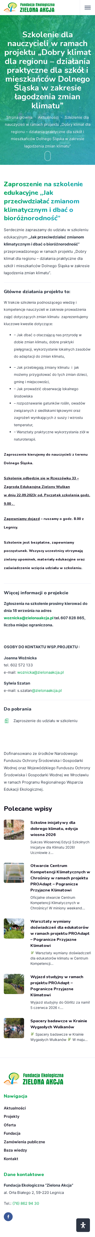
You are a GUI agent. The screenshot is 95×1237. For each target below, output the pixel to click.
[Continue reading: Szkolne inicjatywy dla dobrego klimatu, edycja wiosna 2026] (14, 830)
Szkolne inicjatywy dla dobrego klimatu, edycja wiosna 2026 (54, 829)
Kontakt (11, 1158)
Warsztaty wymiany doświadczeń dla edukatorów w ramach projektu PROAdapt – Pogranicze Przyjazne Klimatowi (60, 933)
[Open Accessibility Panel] (83, 1225)
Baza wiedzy (15, 1150)
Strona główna (19, 117)
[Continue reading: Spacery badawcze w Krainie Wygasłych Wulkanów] (14, 1028)
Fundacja (12, 1133)
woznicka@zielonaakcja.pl (28, 617)
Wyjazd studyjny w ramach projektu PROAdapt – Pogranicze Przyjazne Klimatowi (56, 986)
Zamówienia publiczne (24, 1141)
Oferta (10, 1125)
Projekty (12, 1116)
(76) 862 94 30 (25, 1203)
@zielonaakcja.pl (47, 690)
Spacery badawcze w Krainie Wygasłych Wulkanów (58, 1024)
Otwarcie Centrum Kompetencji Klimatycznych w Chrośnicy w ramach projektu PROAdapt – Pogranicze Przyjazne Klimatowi (60, 878)
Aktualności (48, 117)
